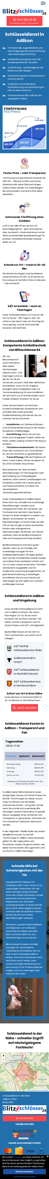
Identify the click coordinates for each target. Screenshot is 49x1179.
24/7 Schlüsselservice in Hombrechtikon (27, 683)
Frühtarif (11, 756)
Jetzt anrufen (27, 708)
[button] (3, 1056)
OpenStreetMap (41, 1090)
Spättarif (24, 756)
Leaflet (29, 1090)
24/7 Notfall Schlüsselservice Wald (28, 648)
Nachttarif (38, 756)
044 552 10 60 (26, 20)
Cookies (17, 1157)
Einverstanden (24, 1171)
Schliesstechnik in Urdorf (25, 660)
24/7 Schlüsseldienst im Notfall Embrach (26, 672)
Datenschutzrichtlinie (24, 1176)
